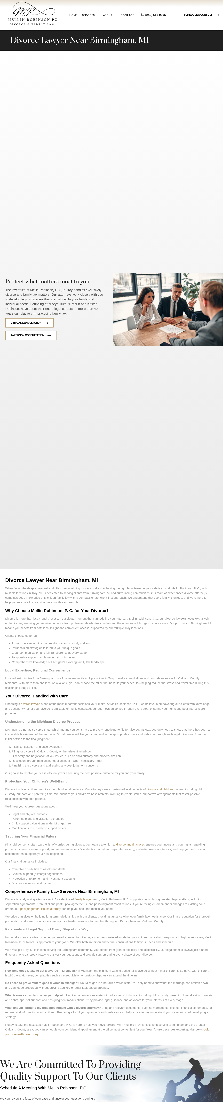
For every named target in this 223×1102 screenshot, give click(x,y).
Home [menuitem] (73, 15)
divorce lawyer (30, 704)
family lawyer (83, 899)
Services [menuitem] (88, 15)
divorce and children (160, 789)
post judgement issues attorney (40, 908)
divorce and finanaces (130, 844)
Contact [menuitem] (127, 15)
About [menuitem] (107, 15)
